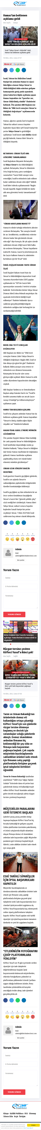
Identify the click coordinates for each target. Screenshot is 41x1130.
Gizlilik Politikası (17, 1113)
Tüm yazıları (20, 560)
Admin (18, 549)
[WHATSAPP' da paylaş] (18, 70)
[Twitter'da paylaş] (11, 70)
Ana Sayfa (6, 23)
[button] (37, 3)
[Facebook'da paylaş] (5, 70)
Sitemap (32, 1113)
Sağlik (15, 656)
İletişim (22, 1116)
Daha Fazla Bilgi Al (28, 1128)
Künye (6, 1113)
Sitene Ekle (8, 1116)
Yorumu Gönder (14, 614)
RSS (26, 1113)
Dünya (15, 23)
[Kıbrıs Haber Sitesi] (20, 1106)
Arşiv (16, 1116)
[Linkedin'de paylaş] (24, 70)
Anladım (33, 1125)
